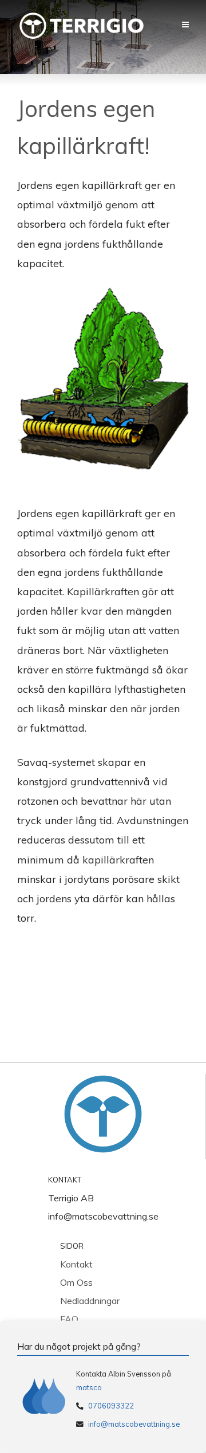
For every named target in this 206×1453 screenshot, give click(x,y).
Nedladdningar (90, 1300)
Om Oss (76, 1282)
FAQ (69, 1319)
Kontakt (76, 1264)
